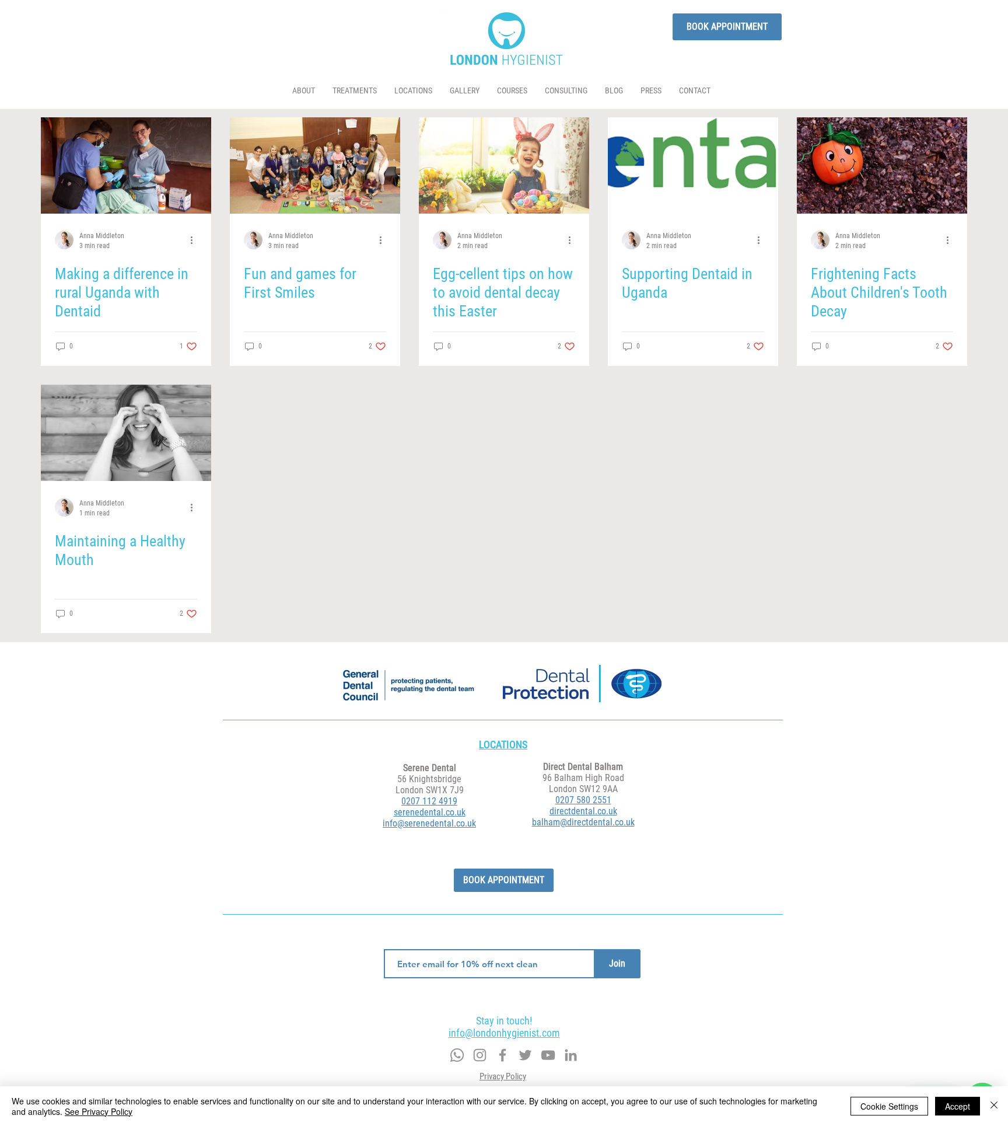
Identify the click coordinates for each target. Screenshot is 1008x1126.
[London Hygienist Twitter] (525, 1055)
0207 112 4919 (429, 801)
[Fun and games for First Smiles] (315, 165)
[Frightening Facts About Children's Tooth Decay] (882, 165)
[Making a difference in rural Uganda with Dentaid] (126, 165)
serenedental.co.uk (430, 812)
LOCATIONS (503, 744)
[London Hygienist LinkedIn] (570, 1055)
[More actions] (195, 240)
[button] (355, 91)
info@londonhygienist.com (504, 1033)
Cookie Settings (889, 1106)
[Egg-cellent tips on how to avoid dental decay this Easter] (504, 165)
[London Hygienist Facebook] (502, 1055)
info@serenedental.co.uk (429, 823)
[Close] (994, 1106)
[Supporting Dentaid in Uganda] (693, 165)
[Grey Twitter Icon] (479, 1055)
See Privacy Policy (98, 1111)
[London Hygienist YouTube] (548, 1055)
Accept (957, 1106)
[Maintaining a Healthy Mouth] (126, 433)
